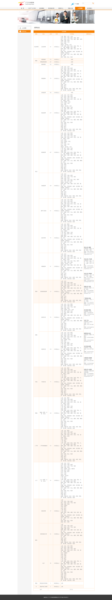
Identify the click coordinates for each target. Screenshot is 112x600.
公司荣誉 (32, 23)
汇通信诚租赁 (41, 17)
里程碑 (32, 14)
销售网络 (42, 12)
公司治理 (51, 14)
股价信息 (51, 17)
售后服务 (42, 29)
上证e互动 (51, 23)
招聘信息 (24, 31)
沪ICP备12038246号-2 (64, 597)
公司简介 (32, 12)
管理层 (32, 20)
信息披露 (51, 12)
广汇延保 (42, 26)
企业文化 (32, 17)
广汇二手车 (41, 20)
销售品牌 (42, 14)
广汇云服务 (41, 23)
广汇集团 (77, 3)
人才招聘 (24, 28)
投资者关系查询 (51, 20)
